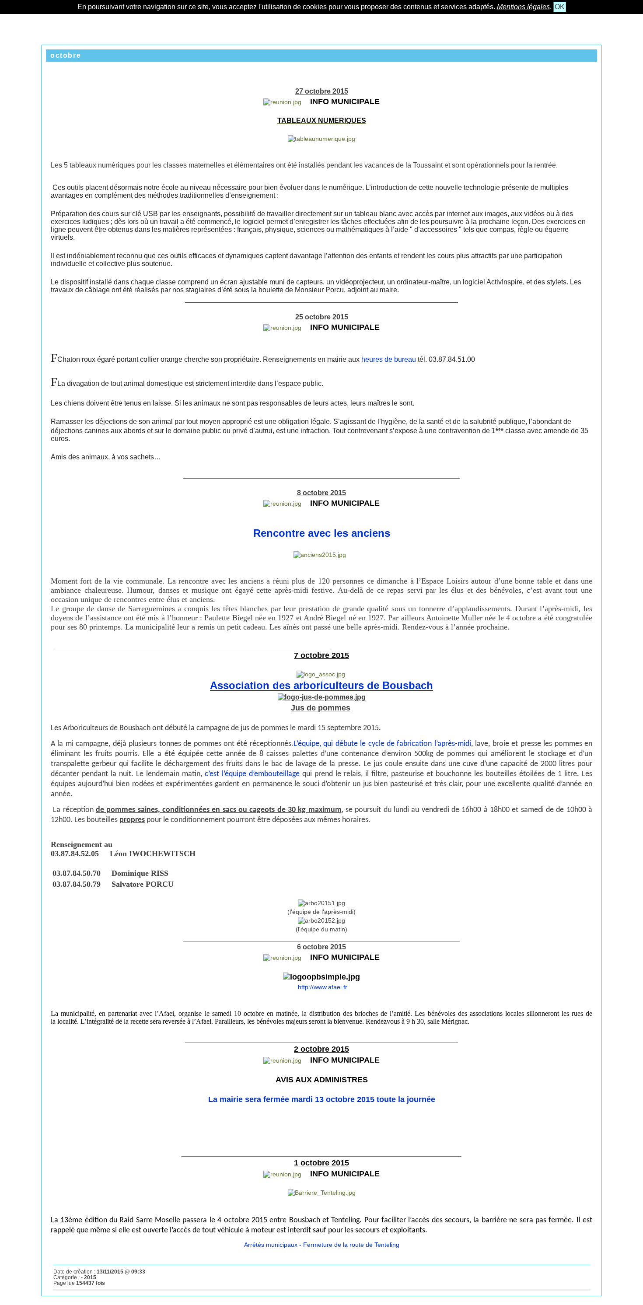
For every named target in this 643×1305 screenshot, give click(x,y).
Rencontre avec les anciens (321, 533)
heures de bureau (388, 359)
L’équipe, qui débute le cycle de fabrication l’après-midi (382, 744)
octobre (65, 55)
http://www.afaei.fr (321, 986)
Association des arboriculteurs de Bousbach (321, 685)
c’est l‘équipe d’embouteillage (253, 774)
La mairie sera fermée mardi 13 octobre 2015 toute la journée (321, 1099)
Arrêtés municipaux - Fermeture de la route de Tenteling (321, 1244)
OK (560, 6)
